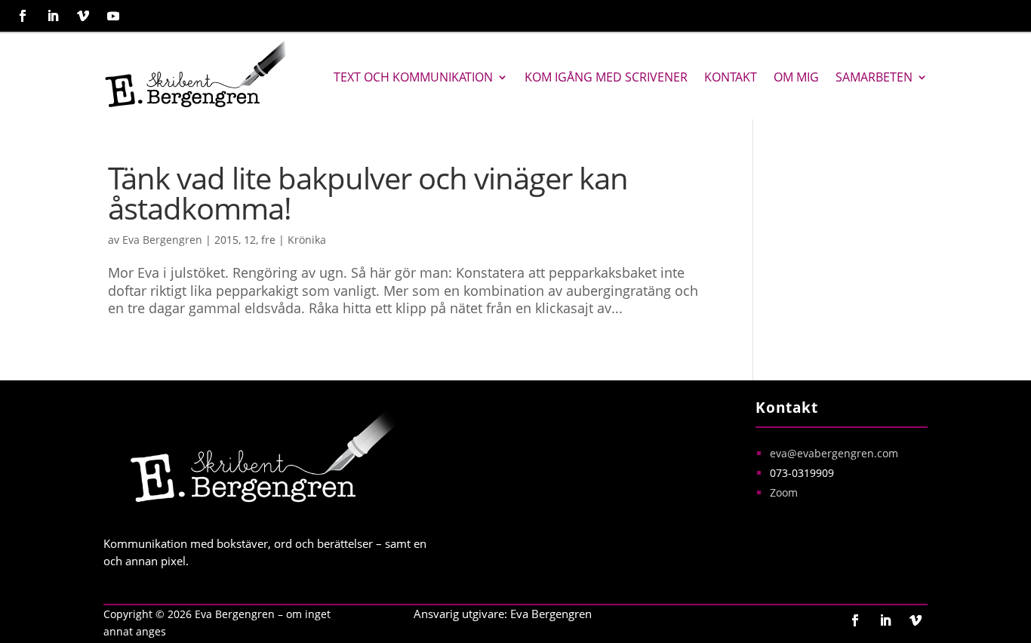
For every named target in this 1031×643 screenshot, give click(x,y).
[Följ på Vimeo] (83, 16)
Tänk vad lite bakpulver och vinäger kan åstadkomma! (368, 193)
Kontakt (730, 77)
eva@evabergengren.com (834, 453)
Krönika (307, 239)
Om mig (796, 77)
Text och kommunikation (413, 77)
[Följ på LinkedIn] (53, 16)
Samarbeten (874, 77)
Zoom (784, 492)
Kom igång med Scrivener (606, 77)
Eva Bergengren (162, 239)
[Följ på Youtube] (113, 16)
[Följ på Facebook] (23, 16)
